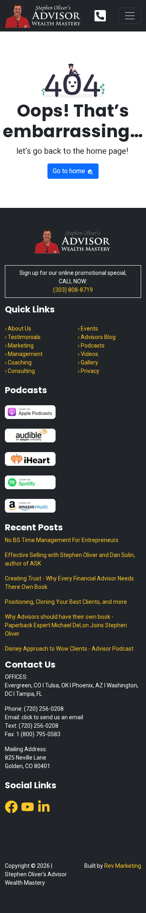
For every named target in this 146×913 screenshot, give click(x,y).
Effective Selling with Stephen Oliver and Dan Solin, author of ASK (70, 559)
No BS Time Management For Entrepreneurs (61, 540)
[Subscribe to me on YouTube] (27, 806)
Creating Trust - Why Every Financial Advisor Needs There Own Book (69, 582)
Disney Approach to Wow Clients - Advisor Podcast (69, 648)
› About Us (18, 328)
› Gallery (88, 362)
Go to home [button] (70, 171)
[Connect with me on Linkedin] (43, 806)
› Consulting (20, 371)
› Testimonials (23, 337)
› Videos (88, 354)
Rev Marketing (122, 866)
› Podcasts (91, 345)
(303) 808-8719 (73, 290)
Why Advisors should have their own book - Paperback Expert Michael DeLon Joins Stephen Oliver (66, 625)
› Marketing (19, 345)
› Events (88, 328)
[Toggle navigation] (129, 16)
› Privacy (88, 371)
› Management (24, 354)
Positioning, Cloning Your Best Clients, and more (66, 602)
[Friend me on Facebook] (11, 806)
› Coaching (18, 362)
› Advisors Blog (97, 337)
